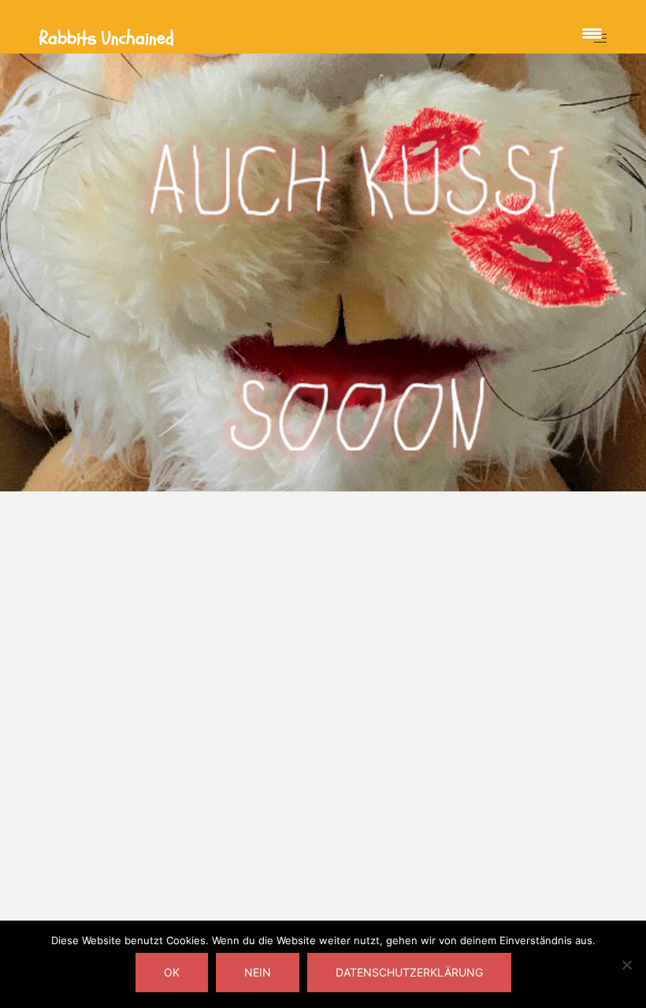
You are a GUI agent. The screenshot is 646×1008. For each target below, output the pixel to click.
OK (172, 972)
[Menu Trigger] (592, 33)
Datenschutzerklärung (409, 972)
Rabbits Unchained (106, 38)
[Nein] (626, 965)
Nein (257, 972)
